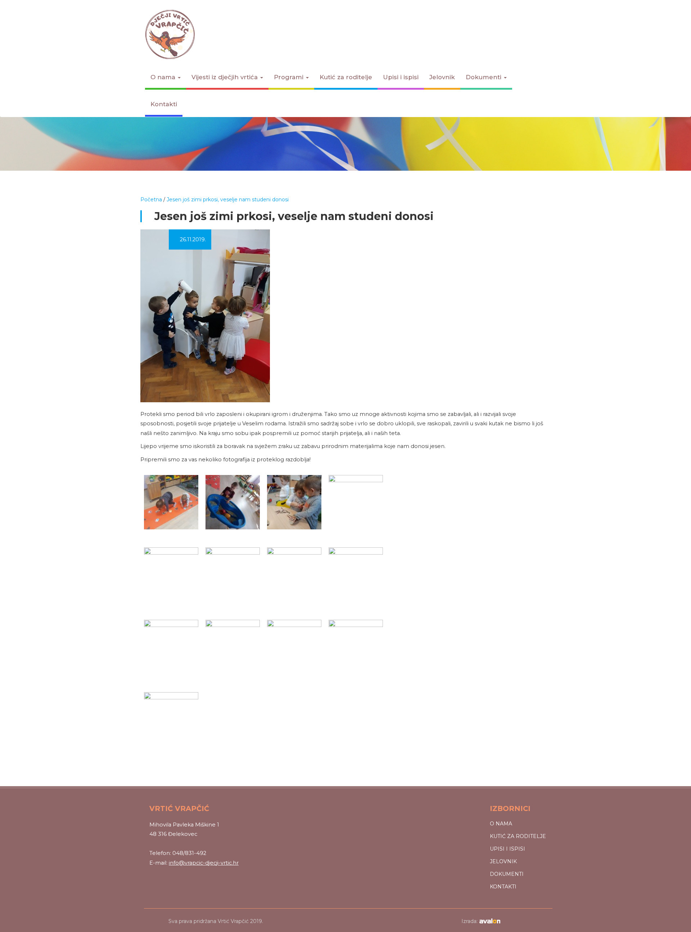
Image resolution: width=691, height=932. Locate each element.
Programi (289, 77)
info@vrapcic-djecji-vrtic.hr (204, 863)
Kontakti (163, 104)
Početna (151, 199)
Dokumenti (484, 77)
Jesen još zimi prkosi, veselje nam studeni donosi (228, 199)
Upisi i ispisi (401, 77)
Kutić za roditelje (346, 77)
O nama (163, 77)
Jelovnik (442, 77)
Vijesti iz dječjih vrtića (225, 77)
